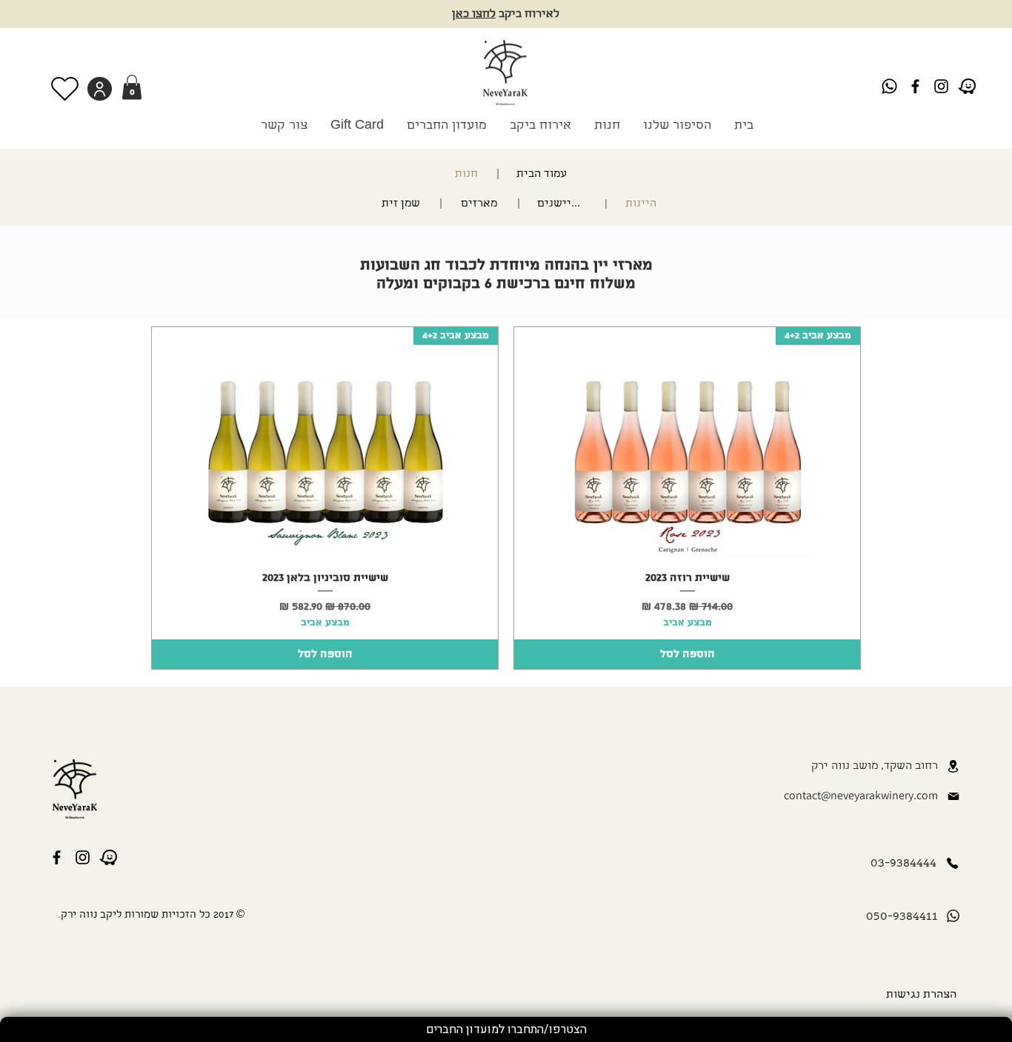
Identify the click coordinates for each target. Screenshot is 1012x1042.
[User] (99, 89)
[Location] (953, 766)
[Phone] (952, 863)
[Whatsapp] (889, 86)
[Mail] (953, 796)
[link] (131, 87)
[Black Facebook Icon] (915, 86)
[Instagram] (941, 86)
